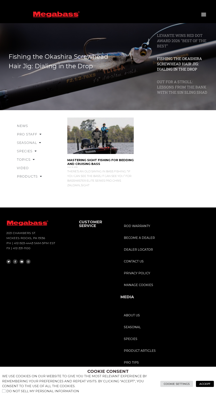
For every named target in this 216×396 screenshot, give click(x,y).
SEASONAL (27, 143)
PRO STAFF (27, 134)
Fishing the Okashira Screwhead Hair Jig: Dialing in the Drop (58, 61)
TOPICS (24, 160)
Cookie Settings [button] (177, 383)
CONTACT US (134, 261)
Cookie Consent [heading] (108, 371)
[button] (204, 15)
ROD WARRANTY (137, 226)
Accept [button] (205, 383)
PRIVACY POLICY (137, 273)
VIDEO (23, 168)
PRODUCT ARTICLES (140, 351)
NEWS (22, 126)
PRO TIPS (131, 362)
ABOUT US (132, 315)
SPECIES (24, 151)
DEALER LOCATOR (138, 250)
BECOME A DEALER (139, 238)
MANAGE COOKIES (138, 285)
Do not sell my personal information (42, 391)
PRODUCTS (27, 176)
